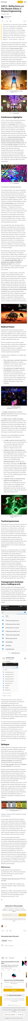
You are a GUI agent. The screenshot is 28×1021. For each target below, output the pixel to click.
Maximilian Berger (16, 653)
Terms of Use (21, 998)
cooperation (12, 124)
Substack (7, 1018)
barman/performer (6, 705)
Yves (11, 91)
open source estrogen (17, 139)
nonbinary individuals (6, 760)
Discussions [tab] (11, 957)
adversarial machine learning (15, 137)
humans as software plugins (13, 141)
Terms (19, 1010)
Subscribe (20, 2)
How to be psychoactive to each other (10, 962)
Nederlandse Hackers (16, 406)
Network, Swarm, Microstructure (11, 879)
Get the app (20, 1014)
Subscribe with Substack (15, 995)
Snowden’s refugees (13, 144)
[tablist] (7, 940)
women (22, 759)
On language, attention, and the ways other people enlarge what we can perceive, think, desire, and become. (10, 965)
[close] (24, 974)
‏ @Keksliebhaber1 (15, 91)
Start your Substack (10, 1014)
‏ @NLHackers (9, 408)
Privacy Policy (15, 1001)
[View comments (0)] (7, 21)
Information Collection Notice (18, 999)
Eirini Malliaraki (7, 16)
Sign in (25, 2)
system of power (5, 545)
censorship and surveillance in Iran (15, 143)
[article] (14, 966)
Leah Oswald (16, 113)
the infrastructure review (12, 460)
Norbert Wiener (9, 203)
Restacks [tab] (10, 940)
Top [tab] (2, 957)
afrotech (3, 141)
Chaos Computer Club (16, 48)
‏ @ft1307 (16, 810)
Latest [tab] (6, 957)
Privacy (15, 1010)
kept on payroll (10, 764)
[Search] (25, 957)
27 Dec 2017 (15, 408)
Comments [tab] (4, 940)
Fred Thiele (12, 810)
